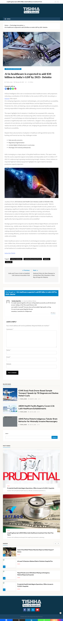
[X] (8, 89)
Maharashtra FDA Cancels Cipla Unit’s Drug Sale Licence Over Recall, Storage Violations (24, 1)
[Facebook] (6, 89)
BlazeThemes (39, 616)
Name (8, 350)
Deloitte (7, 98)
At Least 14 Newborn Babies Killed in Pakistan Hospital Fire (35, 550)
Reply (53, 312)
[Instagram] (15, 89)
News (8, 486)
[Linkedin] (11, 89)
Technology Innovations (13, 69)
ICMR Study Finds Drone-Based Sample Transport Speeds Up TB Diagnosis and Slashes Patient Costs (38, 393)
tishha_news (9, 82)
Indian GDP (8, 262)
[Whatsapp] (13, 89)
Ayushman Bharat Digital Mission (32, 259)
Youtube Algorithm (16, 301)
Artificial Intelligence (16, 259)
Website (8, 364)
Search (6, 433)
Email (8, 357)
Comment (9, 329)
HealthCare (46, 259)
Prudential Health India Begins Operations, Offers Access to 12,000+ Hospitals (30, 488)
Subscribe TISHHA (10, 253)
